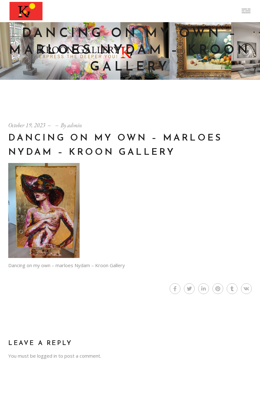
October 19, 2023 (26, 125)
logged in (47, 356)
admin (74, 125)
